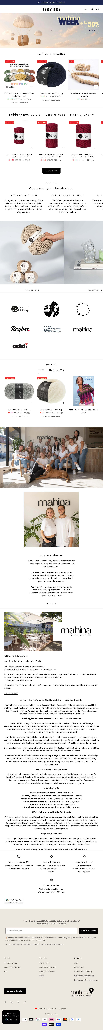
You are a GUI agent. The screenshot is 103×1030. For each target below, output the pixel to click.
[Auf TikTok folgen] (25, 1002)
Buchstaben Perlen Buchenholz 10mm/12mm (83, 95)
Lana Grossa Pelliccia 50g (51, 410)
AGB (76, 963)
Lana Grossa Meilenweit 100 (19, 410)
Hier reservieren (11, 693)
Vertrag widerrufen (15, 991)
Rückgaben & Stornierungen (86, 980)
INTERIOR (57, 370)
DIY (41, 370)
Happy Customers (47, 971)
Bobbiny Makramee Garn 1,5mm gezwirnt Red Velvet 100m (19, 155)
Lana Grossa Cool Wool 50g (51, 94)
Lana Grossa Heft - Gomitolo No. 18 (83, 410)
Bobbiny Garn (32, 290)
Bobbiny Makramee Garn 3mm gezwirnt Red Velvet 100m (51, 155)
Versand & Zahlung (12, 967)
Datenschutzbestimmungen (53, 945)
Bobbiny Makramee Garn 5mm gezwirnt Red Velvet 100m (84, 155)
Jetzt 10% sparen (88, 931)
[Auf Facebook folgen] (5, 1002)
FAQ (6, 971)
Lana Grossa (55, 114)
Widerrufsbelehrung (83, 971)
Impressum (79, 967)
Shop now (51, 171)
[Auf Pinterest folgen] (18, 1002)
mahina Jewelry (82, 114)
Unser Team (44, 963)
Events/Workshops (47, 967)
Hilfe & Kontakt (10, 963)
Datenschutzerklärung (84, 975)
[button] (11, 1017)
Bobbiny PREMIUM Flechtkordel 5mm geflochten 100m (19, 95)
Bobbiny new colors (25, 114)
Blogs (41, 975)
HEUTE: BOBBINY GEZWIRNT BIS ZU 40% (51, 2)
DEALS (92, 30)
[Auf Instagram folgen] (12, 1002)
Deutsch (63, 1009)
